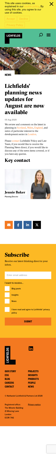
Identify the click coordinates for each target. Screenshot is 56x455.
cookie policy (31, 6)
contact (16, 140)
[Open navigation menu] (48, 35)
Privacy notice (34, 405)
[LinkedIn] (27, 225)
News (14, 301)
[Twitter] (37, 225)
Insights (15, 295)
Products (33, 379)
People (32, 383)
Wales (30, 127)
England (38, 127)
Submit (28, 321)
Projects (33, 371)
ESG (7, 375)
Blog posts (16, 289)
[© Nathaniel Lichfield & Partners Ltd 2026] (13, 38)
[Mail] (8, 225)
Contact (9, 386)
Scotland (21, 127)
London (32, 134)
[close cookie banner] (52, 4)
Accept (11, 18)
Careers (9, 383)
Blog (7, 379)
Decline (23, 18)
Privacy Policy (15, 25)
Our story (10, 371)
